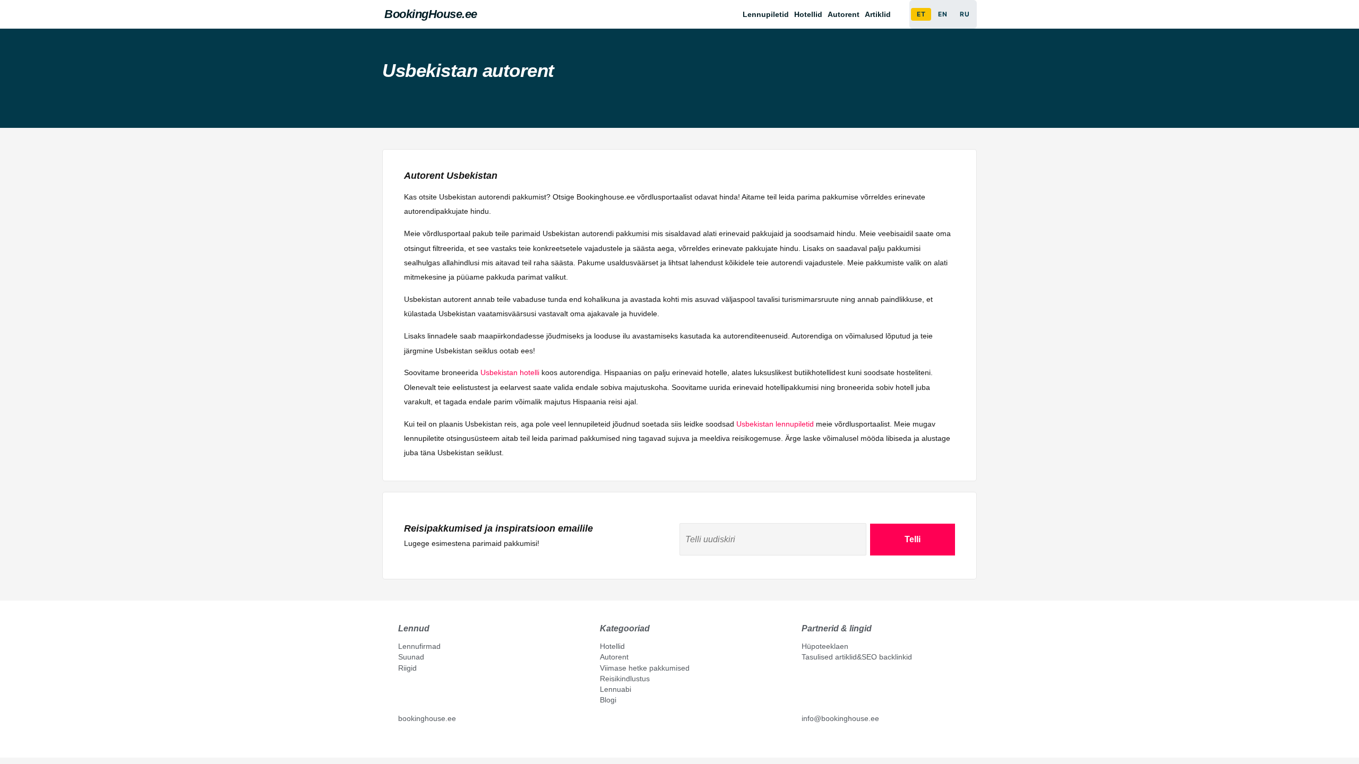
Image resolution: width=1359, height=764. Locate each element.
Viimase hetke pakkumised (645, 668)
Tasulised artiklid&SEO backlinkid (857, 657)
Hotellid (808, 14)
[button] (880, 14)
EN (942, 14)
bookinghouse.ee (427, 718)
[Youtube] (413, 743)
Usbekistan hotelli (509, 372)
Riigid (407, 668)
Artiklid (878, 14)
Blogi (608, 700)
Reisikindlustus (625, 678)
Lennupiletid (766, 14)
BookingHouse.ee (430, 14)
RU (964, 14)
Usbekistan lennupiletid (775, 424)
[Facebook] (402, 743)
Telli (913, 539)
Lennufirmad (419, 646)
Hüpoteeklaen (825, 646)
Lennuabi (615, 689)
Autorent (843, 14)
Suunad (411, 657)
